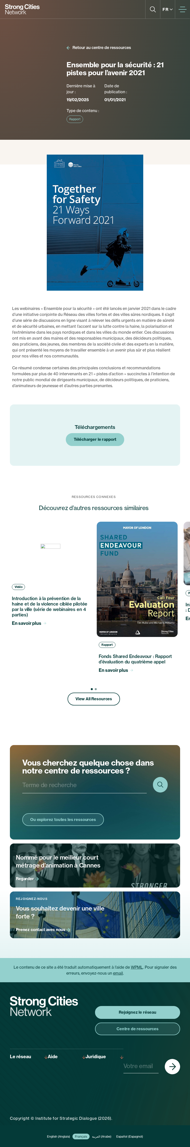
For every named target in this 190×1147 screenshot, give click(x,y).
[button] (92, 689)
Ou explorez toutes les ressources (63, 819)
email (118, 973)
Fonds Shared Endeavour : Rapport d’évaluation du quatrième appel (135, 659)
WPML (137, 967)
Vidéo (18, 587)
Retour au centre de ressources (101, 47)
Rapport (74, 119)
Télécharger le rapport (95, 439)
